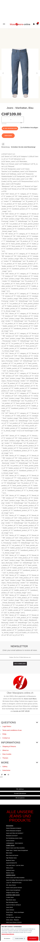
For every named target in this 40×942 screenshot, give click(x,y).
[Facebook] (1, 774)
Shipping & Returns (9, 746)
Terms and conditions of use (12, 730)
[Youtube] (5, 774)
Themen (5, 758)
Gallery (4, 766)
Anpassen (8, 135)
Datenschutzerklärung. (8, 934)
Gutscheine (6, 770)
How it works (6, 754)
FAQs (4, 734)
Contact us (6, 738)
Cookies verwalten (19, 938)
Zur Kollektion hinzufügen (29, 127)
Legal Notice (6, 726)
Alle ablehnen (7, 938)
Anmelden (15, 27)
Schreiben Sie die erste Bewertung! (23, 147)
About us (5, 750)
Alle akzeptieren (32, 938)
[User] (34, 24)
